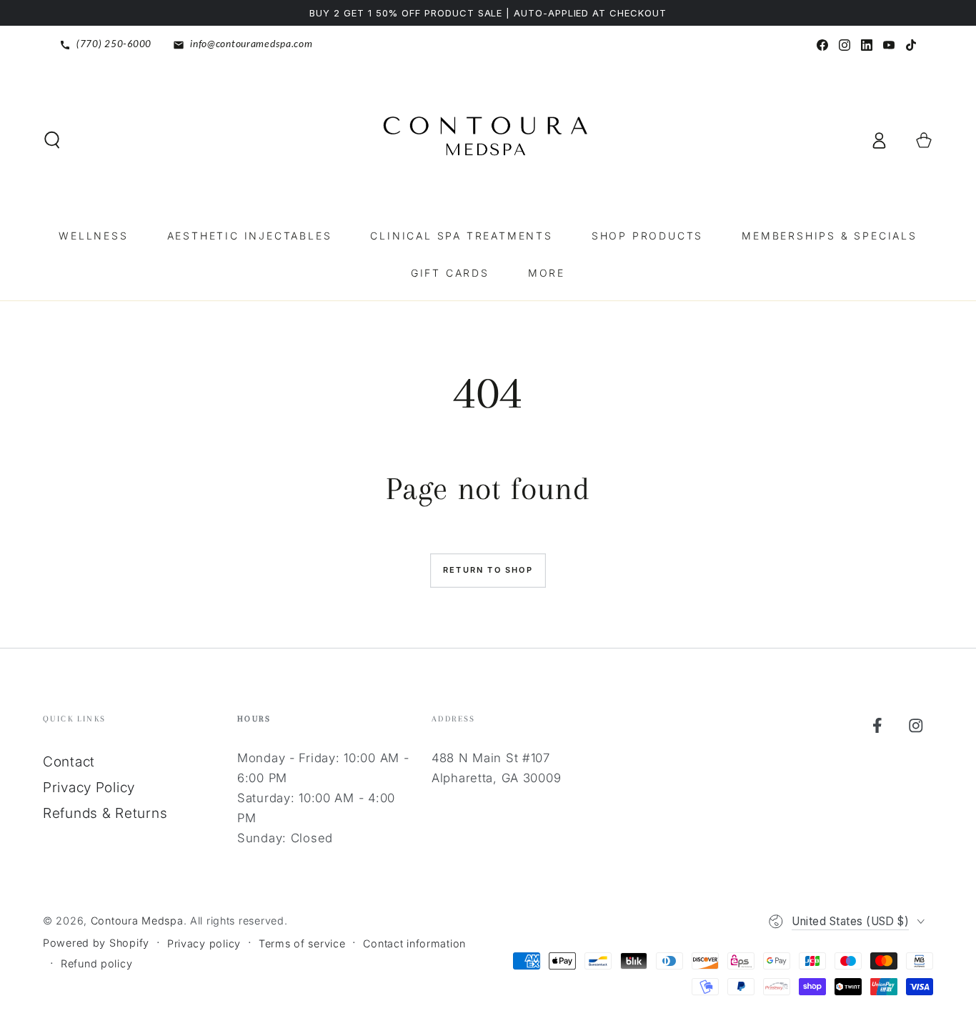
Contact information (414, 943)
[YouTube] (889, 45)
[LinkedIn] (866, 45)
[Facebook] (822, 45)
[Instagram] (844, 45)
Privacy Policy (89, 787)
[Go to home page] (488, 140)
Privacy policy (204, 943)
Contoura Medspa (137, 920)
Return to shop (488, 570)
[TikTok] (911, 45)
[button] (52, 140)
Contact (69, 761)
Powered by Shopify (96, 943)
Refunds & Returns (105, 813)
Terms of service (302, 943)
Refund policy (96, 963)
